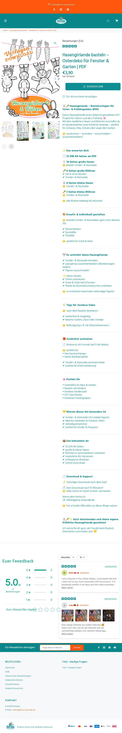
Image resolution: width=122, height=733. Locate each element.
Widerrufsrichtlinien (14, 680)
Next (55, 78)
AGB (7, 672)
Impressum (10, 667)
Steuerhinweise (12, 684)
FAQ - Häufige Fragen (72, 667)
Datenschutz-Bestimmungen (18, 676)
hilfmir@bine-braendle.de (62, 5)
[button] (39, 570)
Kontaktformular (12, 706)
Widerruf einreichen (14, 688)
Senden (77, 647)
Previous (6, 78)
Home (5, 30)
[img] (69, 46)
